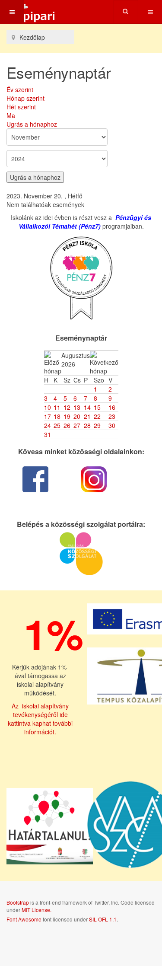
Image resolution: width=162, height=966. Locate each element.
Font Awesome (23, 919)
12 (67, 407)
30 (111, 425)
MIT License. (36, 909)
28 (87, 425)
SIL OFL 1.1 (103, 919)
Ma (10, 115)
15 (97, 407)
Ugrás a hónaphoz (31, 124)
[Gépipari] (28, 12)
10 (47, 407)
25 (57, 425)
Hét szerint (21, 106)
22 (97, 416)
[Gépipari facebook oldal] (35, 479)
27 (76, 425)
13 (76, 407)
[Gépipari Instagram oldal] (94, 479)
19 (67, 416)
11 (57, 407)
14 (87, 407)
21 (87, 416)
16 (111, 407)
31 (47, 434)
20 (76, 416)
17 (47, 416)
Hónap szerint (25, 98)
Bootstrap (17, 902)
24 (47, 425)
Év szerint (19, 89)
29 (97, 425)
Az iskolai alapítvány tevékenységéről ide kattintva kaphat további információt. (40, 718)
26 (67, 425)
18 (57, 416)
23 (111, 416)
